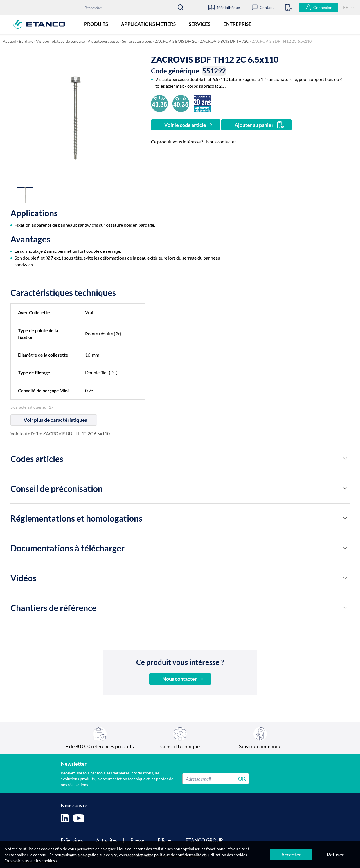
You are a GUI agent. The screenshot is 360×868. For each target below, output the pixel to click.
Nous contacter (221, 141)
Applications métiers (148, 24)
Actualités (106, 840)
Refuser (335, 854)
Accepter (291, 854)
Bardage (26, 41)
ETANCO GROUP (204, 840)
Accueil (9, 41)
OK (242, 778)
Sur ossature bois (137, 41)
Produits (96, 24)
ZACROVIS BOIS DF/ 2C (176, 41)
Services (199, 24)
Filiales (165, 840)
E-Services (72, 840)
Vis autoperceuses (103, 41)
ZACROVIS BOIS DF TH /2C (224, 41)
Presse (137, 840)
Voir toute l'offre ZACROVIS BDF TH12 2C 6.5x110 (60, 433)
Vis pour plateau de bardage (60, 41)
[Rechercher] (180, 7)
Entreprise (237, 24)
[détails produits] (345, 458)
